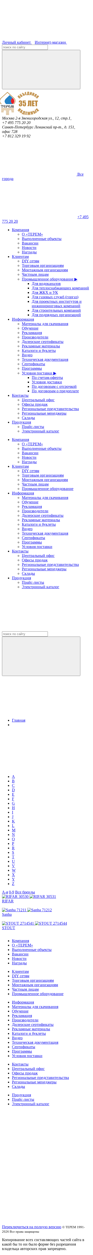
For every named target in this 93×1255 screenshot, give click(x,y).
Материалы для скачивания (45, 324)
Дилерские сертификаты (42, 341)
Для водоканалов (46, 283)
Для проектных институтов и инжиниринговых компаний (57, 303)
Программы (32, 368)
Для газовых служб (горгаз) (55, 297)
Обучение (30, 328)
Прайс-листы (33, 427)
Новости (29, 247)
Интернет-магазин (51, 42)
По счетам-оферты (47, 377)
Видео (27, 355)
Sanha (7, 914)
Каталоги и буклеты (39, 350)
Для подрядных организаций (56, 315)
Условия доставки (47, 382)
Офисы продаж (35, 404)
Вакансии (30, 243)
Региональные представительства (50, 409)
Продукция (21, 422)
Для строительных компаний (56, 310)
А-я (5, 892)
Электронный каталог (40, 431)
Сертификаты (33, 364)
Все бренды (25, 892)
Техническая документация (45, 359)
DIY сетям (30, 261)
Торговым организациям (43, 265)
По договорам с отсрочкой (54, 386)
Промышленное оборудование (47, 489)
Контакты (20, 395)
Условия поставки (37, 547)
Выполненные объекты (42, 239)
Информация (23, 319)
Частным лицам (35, 274)
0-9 (11, 892)
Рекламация (32, 333)
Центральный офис (38, 400)
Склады (28, 418)
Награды (29, 252)
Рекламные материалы (41, 346)
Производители (35, 337)
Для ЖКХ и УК (45, 292)
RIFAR (8, 901)
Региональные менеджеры (44, 413)
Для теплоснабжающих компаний (60, 288)
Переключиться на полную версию (31, 1227)
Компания (20, 230)
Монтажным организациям (45, 270)
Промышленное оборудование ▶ (49, 279)
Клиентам (20, 256)
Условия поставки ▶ (39, 373)
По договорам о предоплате (55, 391)
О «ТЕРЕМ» (32, 234)
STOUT (8, 928)
